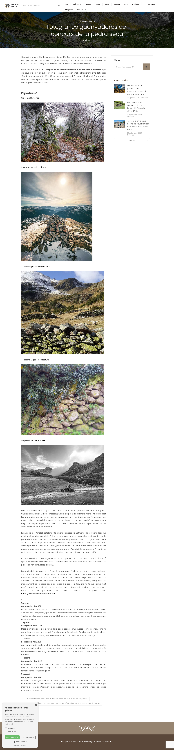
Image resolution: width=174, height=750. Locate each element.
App (126, 4)
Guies (107, 4)
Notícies (135, 4)
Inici (66, 4)
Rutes (98, 4)
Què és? (76, 4)
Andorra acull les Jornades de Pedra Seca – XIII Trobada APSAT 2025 (136, 106)
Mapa (88, 4)
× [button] (36, 705)
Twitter (87, 729)
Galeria (117, 4)
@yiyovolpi (35, 98)
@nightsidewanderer (40, 266)
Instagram (92, 729)
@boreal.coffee (38, 440)
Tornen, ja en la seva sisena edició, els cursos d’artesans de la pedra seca (138, 125)
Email (81, 741)
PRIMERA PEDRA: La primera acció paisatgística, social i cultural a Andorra (137, 90)
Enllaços (65, 741)
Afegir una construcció (74, 10)
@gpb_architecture (40, 359)
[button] (11, 728)
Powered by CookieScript (20, 745)
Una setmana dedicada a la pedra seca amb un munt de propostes (58, 699)
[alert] (20, 725)
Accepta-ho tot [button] (12, 737)
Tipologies (151, 4)
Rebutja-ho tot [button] (28, 737)
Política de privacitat (104, 741)
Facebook (81, 729)
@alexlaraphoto (38, 167)
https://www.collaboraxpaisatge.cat (38, 593)
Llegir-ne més (9, 724)
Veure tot (131, 140)
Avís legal (89, 741)
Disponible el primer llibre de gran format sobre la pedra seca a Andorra (68, 703)
